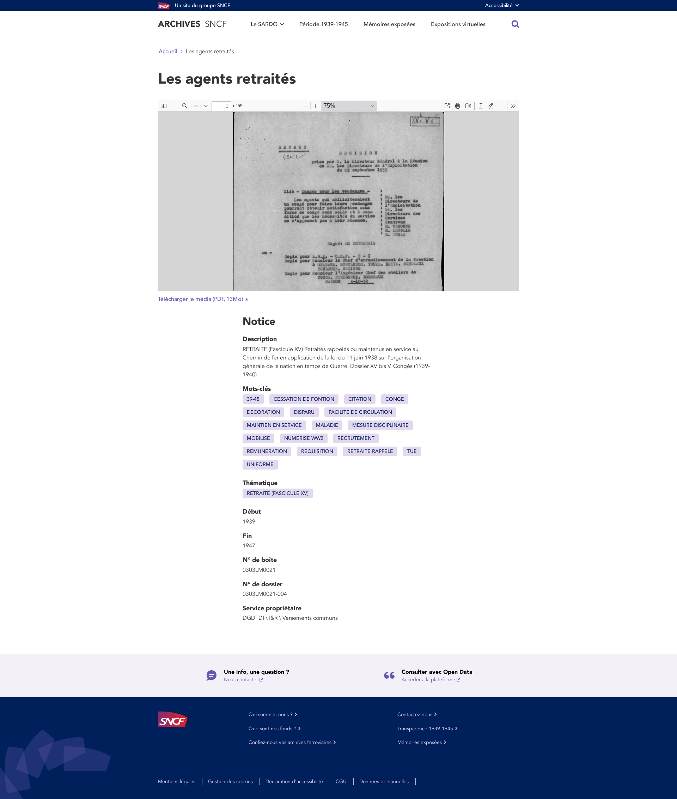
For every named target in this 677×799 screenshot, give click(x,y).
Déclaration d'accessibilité (294, 782)
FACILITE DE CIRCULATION (360, 412)
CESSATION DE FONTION (304, 399)
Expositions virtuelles (458, 24)
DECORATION (263, 412)
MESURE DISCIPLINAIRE (380, 425)
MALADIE (327, 425)
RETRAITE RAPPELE (370, 451)
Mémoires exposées (389, 24)
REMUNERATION (267, 451)
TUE (412, 451)
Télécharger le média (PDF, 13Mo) (200, 299)
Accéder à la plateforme (428, 680)
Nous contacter (241, 680)
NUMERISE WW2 (303, 438)
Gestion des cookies (230, 782)
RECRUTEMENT (355, 438)
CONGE (394, 399)
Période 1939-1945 (323, 24)
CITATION (359, 399)
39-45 (253, 399)
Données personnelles (384, 782)
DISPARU (304, 412)
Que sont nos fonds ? (272, 729)
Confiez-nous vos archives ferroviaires (290, 742)
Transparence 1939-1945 (425, 729)
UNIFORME (260, 464)
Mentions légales (176, 782)
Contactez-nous (414, 715)
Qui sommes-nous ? (271, 715)
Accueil (168, 51)
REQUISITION (317, 451)
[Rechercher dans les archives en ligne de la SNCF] (515, 24)
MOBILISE (258, 438)
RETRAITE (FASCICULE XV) (278, 493)
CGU (341, 782)
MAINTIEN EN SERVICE (274, 425)
